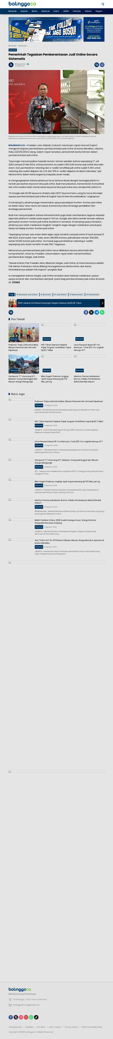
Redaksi (29, 1027)
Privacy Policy (71, 1027)
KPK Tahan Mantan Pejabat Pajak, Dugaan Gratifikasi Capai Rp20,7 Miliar (56, 348)
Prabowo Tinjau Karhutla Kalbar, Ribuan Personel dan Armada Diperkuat (24, 348)
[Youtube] (26, 1017)
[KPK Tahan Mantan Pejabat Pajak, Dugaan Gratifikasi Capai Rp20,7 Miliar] (56, 332)
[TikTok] (36, 1017)
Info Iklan (41, 1027)
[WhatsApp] (102, 312)
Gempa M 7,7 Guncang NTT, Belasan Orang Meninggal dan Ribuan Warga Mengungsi (23, 379)
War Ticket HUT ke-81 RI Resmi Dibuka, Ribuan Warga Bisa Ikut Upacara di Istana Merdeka (69, 541)
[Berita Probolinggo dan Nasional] (22, 4)
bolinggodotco (20, 64)
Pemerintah (93, 294)
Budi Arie (47, 294)
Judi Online (61, 294)
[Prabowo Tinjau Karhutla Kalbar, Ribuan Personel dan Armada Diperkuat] (24, 332)
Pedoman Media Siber (91, 1027)
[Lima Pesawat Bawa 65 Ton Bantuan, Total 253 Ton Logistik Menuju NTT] (89, 332)
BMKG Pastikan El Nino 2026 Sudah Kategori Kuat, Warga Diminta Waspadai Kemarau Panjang (65, 521)
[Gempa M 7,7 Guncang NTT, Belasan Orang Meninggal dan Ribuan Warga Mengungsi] (24, 364)
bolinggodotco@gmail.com (26, 1005)
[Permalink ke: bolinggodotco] (12, 64)
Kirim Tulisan (55, 1027)
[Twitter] (91, 312)
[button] (102, 4)
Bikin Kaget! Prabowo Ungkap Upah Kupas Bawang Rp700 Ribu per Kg (55, 379)
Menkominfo (77, 294)
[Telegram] (96, 312)
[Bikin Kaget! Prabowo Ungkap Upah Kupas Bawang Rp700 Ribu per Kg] (56, 364)
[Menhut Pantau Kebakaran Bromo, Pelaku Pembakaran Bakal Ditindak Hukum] (89, 364)
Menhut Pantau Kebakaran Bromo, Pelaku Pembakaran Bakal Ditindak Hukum (87, 379)
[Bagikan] (102, 64)
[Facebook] (86, 312)
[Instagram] (21, 1017)
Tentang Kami (15, 1027)
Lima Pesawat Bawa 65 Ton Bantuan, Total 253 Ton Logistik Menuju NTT (89, 348)
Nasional (12, 50)
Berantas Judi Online (28, 294)
